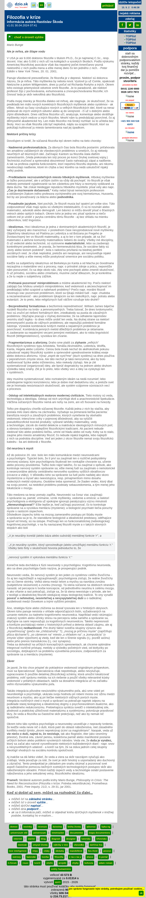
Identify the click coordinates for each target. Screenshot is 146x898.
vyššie (41, 802)
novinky (27, 826)
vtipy (35, 851)
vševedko (79, 845)
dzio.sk (21, 4)
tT (49, 5)
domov (14, 826)
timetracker (58, 833)
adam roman (105, 863)
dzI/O (58, 882)
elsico (90, 857)
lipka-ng (105, 826)
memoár (22, 845)
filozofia (59, 857)
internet (18, 839)
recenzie (42, 826)
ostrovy (17, 857)
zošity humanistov (61, 869)
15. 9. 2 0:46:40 (130, 7)
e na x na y (75, 857)
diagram (55, 839)
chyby (75, 863)
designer (71, 839)
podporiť (33, 809)
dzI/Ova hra (96, 845)
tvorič (37, 863)
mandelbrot (76, 851)
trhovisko (101, 839)
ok (141, 893)
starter (31, 839)
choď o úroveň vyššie (28, 37)
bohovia (88, 863)
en (41, 5)
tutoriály (86, 839)
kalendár (31, 857)
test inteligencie (18, 851)
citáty (47, 851)
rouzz (25, 863)
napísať (36, 805)
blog (43, 839)
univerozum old (18, 833)
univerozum (39, 833)
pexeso (107, 851)
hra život (93, 851)
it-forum (12, 863)
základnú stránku (40, 799)
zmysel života (40, 845)
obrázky (59, 851)
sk (33, 5)
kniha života (74, 826)
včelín (49, 863)
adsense (91, 826)
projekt (62, 863)
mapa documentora (99, 833)
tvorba (45, 857)
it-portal (103, 857)
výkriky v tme (60, 845)
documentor (76, 833)
